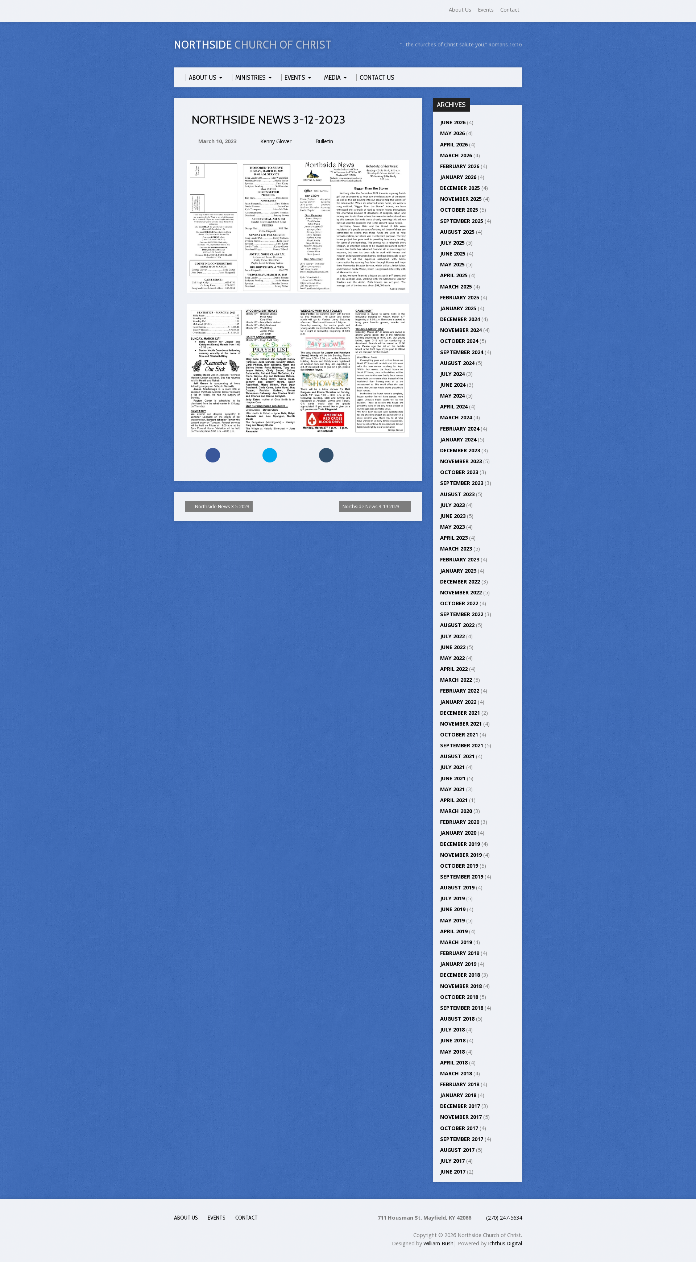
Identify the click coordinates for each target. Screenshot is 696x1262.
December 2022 (460, 581)
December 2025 (460, 187)
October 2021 (459, 734)
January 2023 (458, 570)
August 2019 (457, 887)
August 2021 (457, 756)
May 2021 (452, 789)
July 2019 (452, 898)
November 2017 (461, 1116)
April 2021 (454, 800)
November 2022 (461, 592)
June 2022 (452, 647)
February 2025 (459, 297)
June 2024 (452, 384)
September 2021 (461, 745)
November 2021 (461, 723)
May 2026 (452, 133)
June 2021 (452, 778)
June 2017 (452, 1171)
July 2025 (452, 242)
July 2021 (452, 767)
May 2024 (452, 395)
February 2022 (459, 690)
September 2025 (461, 220)
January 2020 (458, 832)
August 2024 (457, 363)
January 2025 (458, 308)
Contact (509, 9)
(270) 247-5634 (504, 1217)
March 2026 (456, 155)
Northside (253, 44)
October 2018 (459, 996)
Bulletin (324, 141)
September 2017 (461, 1139)
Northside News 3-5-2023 (221, 506)
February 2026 (459, 166)
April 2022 (454, 668)
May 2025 (452, 264)
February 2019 (459, 953)
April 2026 (454, 144)
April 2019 (454, 931)
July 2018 (452, 1029)
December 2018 (460, 974)
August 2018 (457, 1018)
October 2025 (459, 209)
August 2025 (457, 231)
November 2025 (461, 198)
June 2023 (452, 515)
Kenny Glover (275, 141)
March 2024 (456, 417)
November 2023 (461, 461)
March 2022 (456, 679)
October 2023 (459, 472)
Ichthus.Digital (505, 1243)
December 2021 (460, 712)
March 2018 (456, 1073)
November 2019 (461, 854)
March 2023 (456, 548)
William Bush (438, 1243)
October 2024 (459, 340)
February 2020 (459, 821)
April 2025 (454, 275)
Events (486, 9)
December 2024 (460, 319)
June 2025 (452, 253)
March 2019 (456, 942)
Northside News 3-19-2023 (372, 506)
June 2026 (452, 122)
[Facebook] (177, 11)
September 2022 (461, 614)
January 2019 (458, 963)
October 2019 (459, 865)
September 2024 (461, 352)
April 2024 (454, 406)
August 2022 (457, 625)
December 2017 (460, 1106)
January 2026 (458, 177)
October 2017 (459, 1128)
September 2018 (461, 1007)
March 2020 (456, 811)
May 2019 (452, 920)
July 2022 (452, 636)
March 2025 (456, 286)
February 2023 (459, 559)
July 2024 (452, 373)
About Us (460, 9)
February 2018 (459, 1084)
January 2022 (458, 701)
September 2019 (461, 876)
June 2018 (452, 1040)
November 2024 (461, 330)
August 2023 (457, 494)
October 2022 (459, 603)
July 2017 (452, 1160)
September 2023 (461, 483)
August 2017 (457, 1149)
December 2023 (460, 450)
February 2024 (459, 428)
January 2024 (458, 439)
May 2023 (452, 526)
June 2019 (452, 909)
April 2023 (454, 537)
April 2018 (454, 1062)
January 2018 (458, 1095)
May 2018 (452, 1051)
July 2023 (452, 505)
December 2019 (460, 843)
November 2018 (461, 986)
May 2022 (452, 658)
